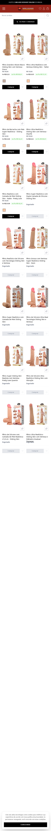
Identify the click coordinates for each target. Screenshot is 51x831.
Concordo (25, 825)
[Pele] (28, 81)
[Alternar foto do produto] (22, 59)
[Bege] (4, 81)
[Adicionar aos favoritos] (22, 87)
